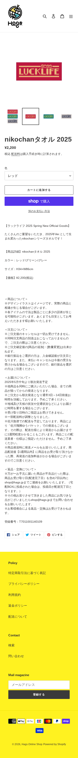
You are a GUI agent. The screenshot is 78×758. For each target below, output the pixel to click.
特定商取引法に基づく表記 (27, 573)
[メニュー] (71, 16)
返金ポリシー (17, 605)
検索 (11, 645)
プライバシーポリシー (24, 583)
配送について (17, 616)
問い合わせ (16, 656)
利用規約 (14, 594)
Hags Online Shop (32, 744)
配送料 (15, 154)
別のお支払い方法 (39, 211)
